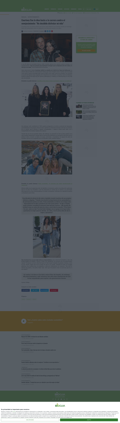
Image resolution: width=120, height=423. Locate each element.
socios (14, 411)
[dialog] (60, 412)
